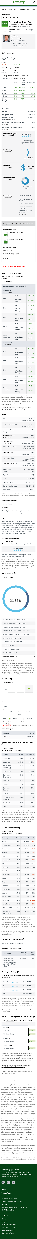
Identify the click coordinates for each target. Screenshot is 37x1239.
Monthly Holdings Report (11, 254)
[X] (13, 1182)
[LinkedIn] (3, 1182)
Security (4, 1204)
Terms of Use (6, 1193)
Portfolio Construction (9, 1227)
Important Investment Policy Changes (13, 409)
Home (4, 1219)
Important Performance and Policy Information (16, 408)
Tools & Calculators (8, 1230)
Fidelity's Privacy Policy (10, 1176)
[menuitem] (3, 2)
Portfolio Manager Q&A (16, 239)
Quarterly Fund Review (16, 233)
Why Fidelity (6, 1170)
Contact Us (16, 1170)
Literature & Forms (8, 1233)
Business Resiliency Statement (12, 1201)
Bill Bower (14, 36)
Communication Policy (9, 1199)
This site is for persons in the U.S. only (15, 1207)
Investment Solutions (9, 1224)
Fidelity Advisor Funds (9, 9)
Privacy (4, 1196)
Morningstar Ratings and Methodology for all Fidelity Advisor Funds (18, 1011)
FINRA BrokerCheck (8, 1210)
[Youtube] (8, 1182)
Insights (4, 1222)
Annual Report (7, 251)
